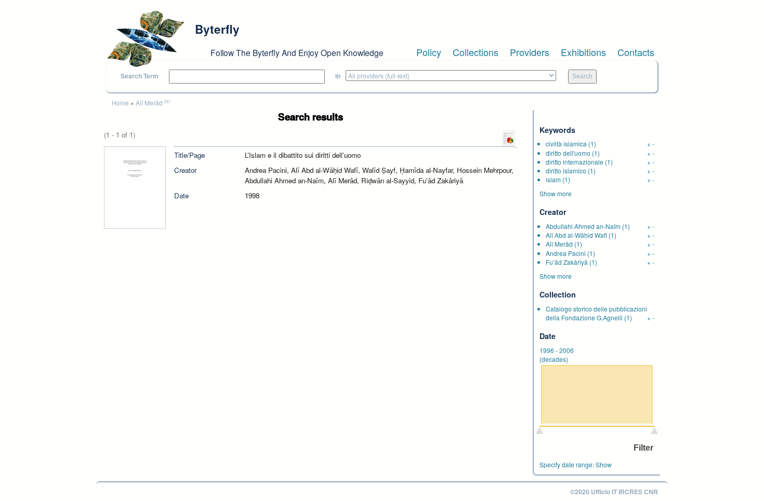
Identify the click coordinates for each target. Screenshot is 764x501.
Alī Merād (149, 102)
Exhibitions (583, 52)
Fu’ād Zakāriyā (567, 262)
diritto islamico (566, 170)
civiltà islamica (566, 143)
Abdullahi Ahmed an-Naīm (583, 226)
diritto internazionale (574, 161)
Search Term (140, 76)
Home (120, 102)
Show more (555, 193)
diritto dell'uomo (568, 152)
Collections (475, 52)
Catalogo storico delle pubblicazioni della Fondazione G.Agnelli (596, 313)
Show (604, 464)
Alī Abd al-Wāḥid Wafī (576, 235)
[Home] (146, 38)
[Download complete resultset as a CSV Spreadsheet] (508, 137)
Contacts (635, 52)
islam (553, 179)
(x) (167, 100)
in (337, 76)
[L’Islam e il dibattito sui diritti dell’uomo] (135, 187)
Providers (529, 52)
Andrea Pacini (566, 253)
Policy (428, 52)
